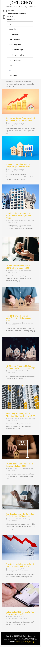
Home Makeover (15, 60)
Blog (11, 70)
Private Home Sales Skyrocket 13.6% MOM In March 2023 (19, 266)
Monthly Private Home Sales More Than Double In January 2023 (18, 318)
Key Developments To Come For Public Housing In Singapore (20, 515)
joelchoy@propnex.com (17, 13)
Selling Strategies (17, 50)
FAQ (10, 65)
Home (11, 24)
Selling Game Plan (18, 55)
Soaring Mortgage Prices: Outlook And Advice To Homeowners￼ (20, 119)
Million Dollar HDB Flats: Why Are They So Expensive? (20, 613)
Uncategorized (12, 125)
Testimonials (14, 34)
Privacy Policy (28, 641)
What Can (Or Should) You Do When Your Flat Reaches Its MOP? (20, 414)
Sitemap (19, 641)
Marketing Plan (15, 44)
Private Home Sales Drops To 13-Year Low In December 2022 (20, 565)
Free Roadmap (14, 39)
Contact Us (13, 75)
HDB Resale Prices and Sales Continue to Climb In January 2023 (20, 367)
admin (10, 123)
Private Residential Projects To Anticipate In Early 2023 (19, 464)
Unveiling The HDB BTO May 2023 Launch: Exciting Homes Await (18, 215)
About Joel (13, 29)
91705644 (11, 19)
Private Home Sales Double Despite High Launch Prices (18, 165)
